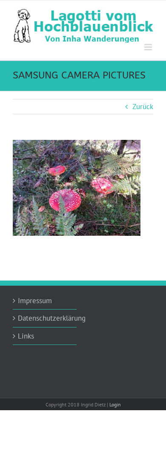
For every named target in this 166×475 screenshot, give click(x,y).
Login (115, 404)
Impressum (35, 300)
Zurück (142, 106)
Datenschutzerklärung (45, 318)
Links (26, 336)
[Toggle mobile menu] (148, 47)
